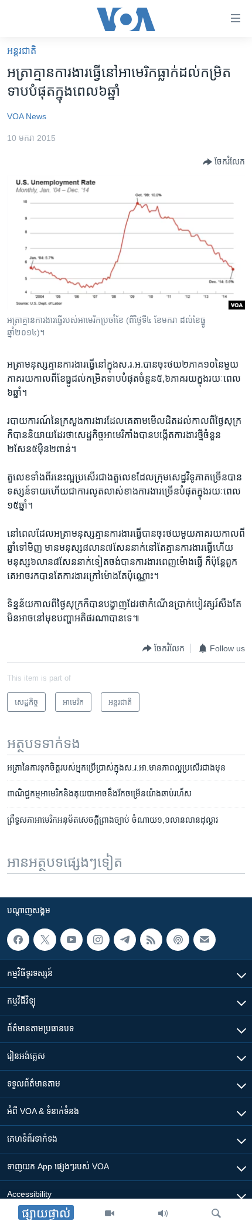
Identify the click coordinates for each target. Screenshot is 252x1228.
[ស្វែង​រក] (216, 1213)
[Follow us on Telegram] (125, 939)
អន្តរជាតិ (21, 51)
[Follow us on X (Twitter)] (44, 939)
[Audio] (163, 1213)
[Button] (224, 162)
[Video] (109, 1213)
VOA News (26, 116)
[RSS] (151, 939)
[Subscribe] (204, 939)
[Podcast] (177, 939)
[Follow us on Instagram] (98, 939)
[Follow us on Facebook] (18, 939)
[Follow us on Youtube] (71, 939)
